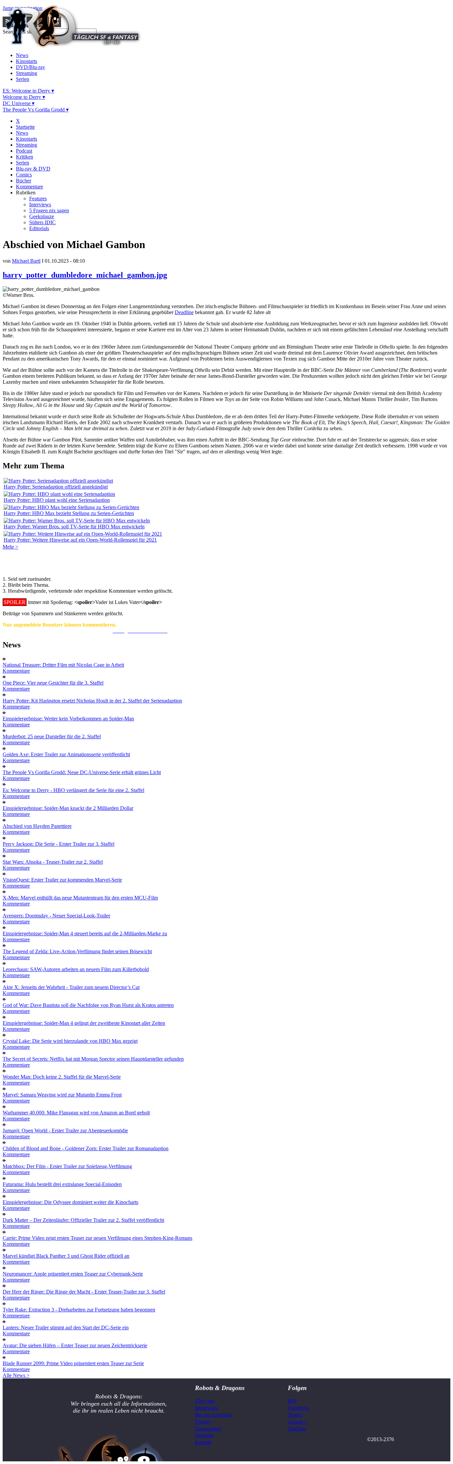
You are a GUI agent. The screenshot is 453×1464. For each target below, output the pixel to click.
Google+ (297, 1422)
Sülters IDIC (42, 222)
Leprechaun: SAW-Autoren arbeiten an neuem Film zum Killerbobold (76, 969)
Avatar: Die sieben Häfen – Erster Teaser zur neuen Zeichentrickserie (75, 1345)
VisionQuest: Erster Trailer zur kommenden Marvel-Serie (62, 880)
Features (38, 198)
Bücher (23, 180)
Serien (22, 79)
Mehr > (10, 547)
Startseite (25, 127)
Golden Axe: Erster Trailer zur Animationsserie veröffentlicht (66, 754)
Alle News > (16, 1375)
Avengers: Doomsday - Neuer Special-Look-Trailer (56, 915)
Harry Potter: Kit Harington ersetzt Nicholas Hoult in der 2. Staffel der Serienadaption (92, 700)
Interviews (40, 204)
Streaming (26, 73)
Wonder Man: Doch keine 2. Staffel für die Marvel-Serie (62, 1077)
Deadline (184, 312)
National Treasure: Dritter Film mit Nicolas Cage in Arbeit (63, 665)
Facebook (298, 1408)
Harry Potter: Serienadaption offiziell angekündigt (56, 487)
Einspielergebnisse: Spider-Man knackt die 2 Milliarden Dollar (68, 808)
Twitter (295, 1415)
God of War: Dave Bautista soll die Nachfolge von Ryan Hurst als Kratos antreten (88, 1005)
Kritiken (24, 157)
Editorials (39, 228)
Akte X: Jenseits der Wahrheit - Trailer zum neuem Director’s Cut (71, 987)
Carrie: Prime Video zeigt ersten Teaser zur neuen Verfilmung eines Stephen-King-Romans (97, 1238)
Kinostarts (26, 61)
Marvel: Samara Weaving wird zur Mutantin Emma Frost (62, 1095)
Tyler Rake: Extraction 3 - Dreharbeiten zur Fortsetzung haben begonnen (79, 1309)
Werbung (204, 1435)
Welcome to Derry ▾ (24, 97)
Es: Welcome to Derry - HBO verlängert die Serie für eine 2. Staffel (73, 790)
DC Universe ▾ (18, 103)
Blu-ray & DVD (33, 168)
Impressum (206, 1408)
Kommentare (29, 186)
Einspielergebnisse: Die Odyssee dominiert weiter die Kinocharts (70, 1202)
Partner (203, 1422)
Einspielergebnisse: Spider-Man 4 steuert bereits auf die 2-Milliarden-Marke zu (85, 933)
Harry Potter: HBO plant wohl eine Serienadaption (57, 500)
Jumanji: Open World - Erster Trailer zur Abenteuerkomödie (65, 1130)
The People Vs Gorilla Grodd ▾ (36, 109)
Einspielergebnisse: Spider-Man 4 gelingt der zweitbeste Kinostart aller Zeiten (84, 1023)
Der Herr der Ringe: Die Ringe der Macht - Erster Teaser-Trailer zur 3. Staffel (84, 1292)
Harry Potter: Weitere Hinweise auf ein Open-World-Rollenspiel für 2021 (80, 540)
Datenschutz (208, 1428)
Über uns (205, 1401)
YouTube (297, 1428)
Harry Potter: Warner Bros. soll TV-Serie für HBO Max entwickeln (74, 526)
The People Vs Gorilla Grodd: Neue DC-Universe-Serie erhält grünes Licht (82, 772)
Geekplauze (41, 216)
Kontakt (203, 1442)
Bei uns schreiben (213, 1415)
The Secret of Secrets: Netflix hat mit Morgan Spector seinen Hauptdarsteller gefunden (93, 1059)
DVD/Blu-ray (30, 67)
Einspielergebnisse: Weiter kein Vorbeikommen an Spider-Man (68, 718)
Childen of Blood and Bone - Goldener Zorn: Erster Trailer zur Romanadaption (85, 1148)
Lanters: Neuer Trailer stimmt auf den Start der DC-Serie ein (66, 1327)
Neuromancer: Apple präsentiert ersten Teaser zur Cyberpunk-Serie (73, 1274)
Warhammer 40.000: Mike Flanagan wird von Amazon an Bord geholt (76, 1112)
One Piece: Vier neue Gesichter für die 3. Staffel (53, 683)
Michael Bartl (26, 261)
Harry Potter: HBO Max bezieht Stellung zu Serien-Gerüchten (69, 513)
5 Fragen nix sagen (49, 210)
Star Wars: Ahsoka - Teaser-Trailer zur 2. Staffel (53, 862)
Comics (24, 174)
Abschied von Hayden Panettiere (37, 826)
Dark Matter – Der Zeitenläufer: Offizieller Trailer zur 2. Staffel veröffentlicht (83, 1220)
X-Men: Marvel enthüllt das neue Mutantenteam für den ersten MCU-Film (80, 897)
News (22, 55)
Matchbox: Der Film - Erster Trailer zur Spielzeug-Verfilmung (67, 1166)
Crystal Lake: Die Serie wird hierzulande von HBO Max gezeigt (70, 1041)
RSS (292, 1401)
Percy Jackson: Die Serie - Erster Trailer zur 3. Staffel (58, 844)
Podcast (24, 151)
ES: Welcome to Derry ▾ (28, 91)
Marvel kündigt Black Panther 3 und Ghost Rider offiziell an (66, 1256)
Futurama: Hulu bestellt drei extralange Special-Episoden (62, 1184)
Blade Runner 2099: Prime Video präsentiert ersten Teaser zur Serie (73, 1363)
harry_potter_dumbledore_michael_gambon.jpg (85, 275)
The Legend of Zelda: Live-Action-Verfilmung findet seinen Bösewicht (77, 951)
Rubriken (25, 192)
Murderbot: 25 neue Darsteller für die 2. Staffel (52, 736)
